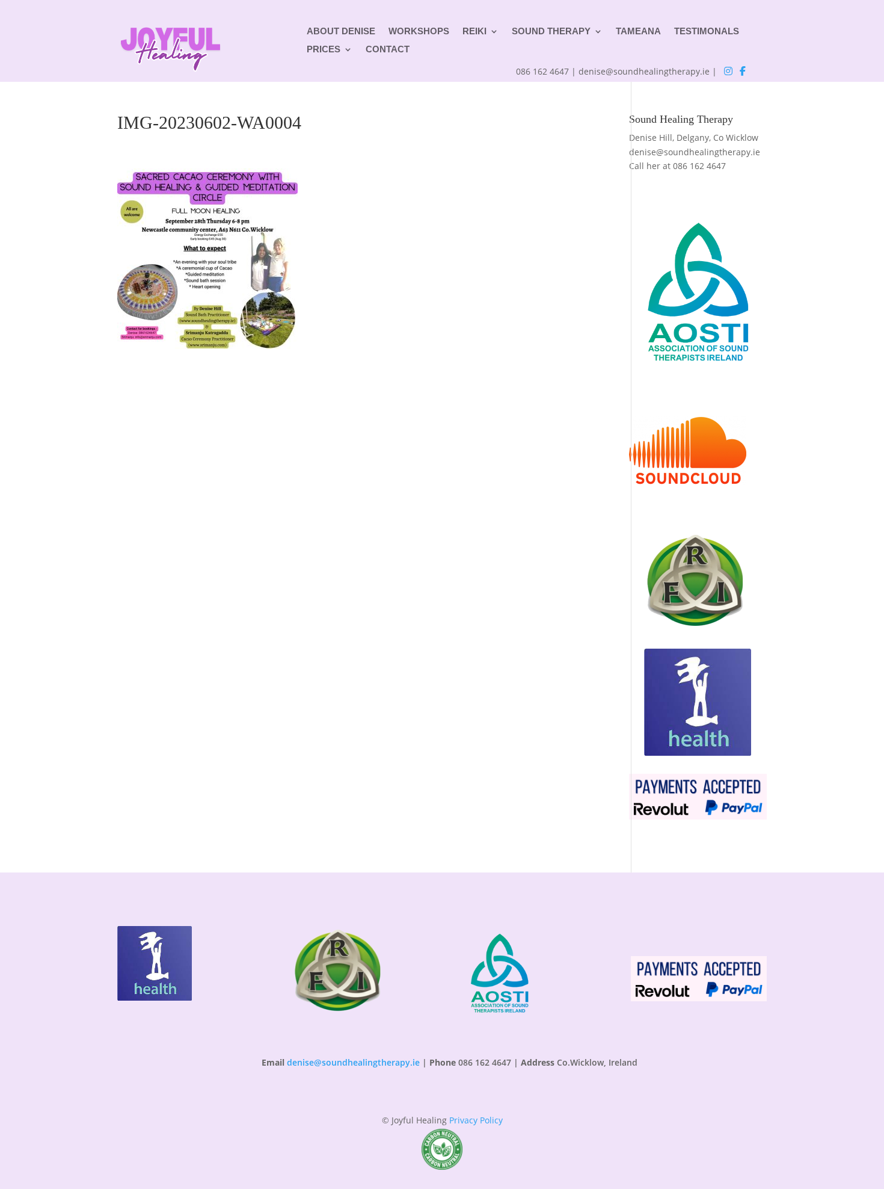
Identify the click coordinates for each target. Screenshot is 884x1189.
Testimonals (706, 31)
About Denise (341, 31)
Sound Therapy (551, 31)
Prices (323, 49)
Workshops (418, 31)
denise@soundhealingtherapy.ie (694, 152)
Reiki (474, 31)
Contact (388, 49)
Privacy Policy (476, 1120)
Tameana (638, 31)
